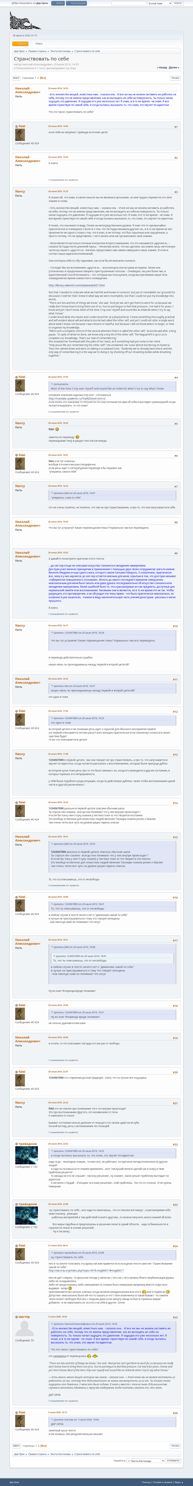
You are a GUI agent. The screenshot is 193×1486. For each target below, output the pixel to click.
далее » (174, 67)
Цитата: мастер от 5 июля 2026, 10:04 (76, 1419)
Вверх (16, 1445)
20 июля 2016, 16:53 (58, 678)
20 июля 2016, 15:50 (58, 376)
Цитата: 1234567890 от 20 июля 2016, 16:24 (79, 632)
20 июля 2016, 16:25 (58, 552)
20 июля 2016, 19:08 (58, 896)
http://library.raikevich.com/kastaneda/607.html (77, 285)
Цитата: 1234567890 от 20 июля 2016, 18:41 (79, 904)
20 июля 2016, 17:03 (58, 710)
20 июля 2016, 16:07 (58, 455)
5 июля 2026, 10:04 (57, 1316)
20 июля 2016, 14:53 (58, 88)
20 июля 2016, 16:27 (58, 625)
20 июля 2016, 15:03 (58, 157)
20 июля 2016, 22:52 (58, 1143)
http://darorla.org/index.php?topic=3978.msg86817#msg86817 (86, 1270)
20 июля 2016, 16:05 (58, 423)
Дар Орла (14, 1482)
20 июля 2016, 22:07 (58, 1071)
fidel (22, 126)
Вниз (16, 78)
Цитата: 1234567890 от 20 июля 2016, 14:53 (79, 1151)
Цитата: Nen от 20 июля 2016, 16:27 (74, 686)
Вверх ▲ (179, 1482)
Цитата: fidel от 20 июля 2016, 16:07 (74, 493)
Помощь (146, 1482)
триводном (28, 1144)
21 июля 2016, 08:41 (58, 1245)
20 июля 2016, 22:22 (58, 1102)
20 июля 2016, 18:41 (58, 836)
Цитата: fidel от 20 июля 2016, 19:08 (74, 947)
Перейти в (119, 1460)
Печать (175, 78)
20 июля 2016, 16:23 (58, 485)
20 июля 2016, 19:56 (58, 1005)
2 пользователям (56, 411)
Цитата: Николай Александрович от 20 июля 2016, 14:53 (85, 1324)
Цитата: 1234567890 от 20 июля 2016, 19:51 (79, 1012)
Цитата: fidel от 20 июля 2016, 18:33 (74, 843)
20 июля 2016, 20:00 (58, 1037)
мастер (24, 1317)
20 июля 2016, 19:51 (58, 939)
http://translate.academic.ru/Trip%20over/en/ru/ (77, 398)
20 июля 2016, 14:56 (58, 126)
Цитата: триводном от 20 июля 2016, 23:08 (79, 1252)
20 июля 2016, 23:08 (58, 1204)
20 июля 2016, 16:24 (58, 521)
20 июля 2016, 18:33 (58, 802)
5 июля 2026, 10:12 (57, 1412)
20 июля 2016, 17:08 (58, 753)
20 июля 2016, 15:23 (58, 191)
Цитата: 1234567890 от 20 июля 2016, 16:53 (79, 718)
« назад (162, 67)
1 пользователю (56, 179)
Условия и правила (162, 1482)
